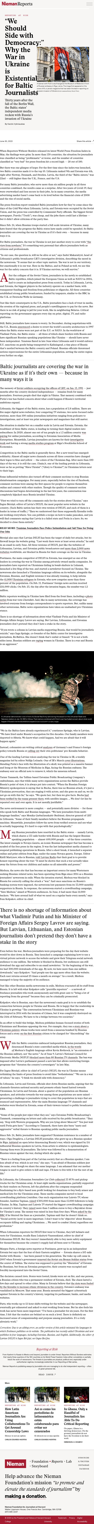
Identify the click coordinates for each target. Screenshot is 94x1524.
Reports (57, 1461)
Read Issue (46, 1374)
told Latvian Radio (46, 857)
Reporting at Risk (16, 15)
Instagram (83, 1465)
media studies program (41, 443)
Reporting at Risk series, (67, 1362)
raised (32, 1201)
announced (24, 327)
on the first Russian (31, 1034)
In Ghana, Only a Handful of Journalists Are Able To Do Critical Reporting (76, 1417)
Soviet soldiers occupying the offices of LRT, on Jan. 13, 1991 (50, 388)
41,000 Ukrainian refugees (19, 580)
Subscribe (83, 1457)
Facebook (84, 1468)
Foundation (40, 1461)
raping (39, 641)
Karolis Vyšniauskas (16, 124)
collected (60, 1179)
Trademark (62, 1518)
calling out (33, 751)
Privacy (72, 1518)
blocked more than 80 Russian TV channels (54, 1057)
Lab (69, 1461)
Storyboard (40, 1466)
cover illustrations (74, 760)
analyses (48, 747)
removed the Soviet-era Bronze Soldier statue (62, 1259)
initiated (13, 1142)
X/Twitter (83, 1461)
